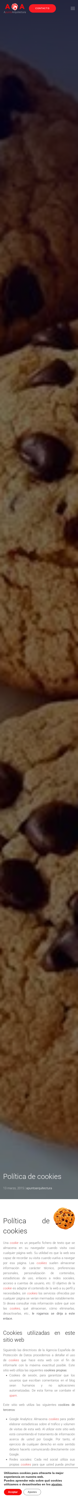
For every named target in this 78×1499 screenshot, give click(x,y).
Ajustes (32, 1492)
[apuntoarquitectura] (14, 6)
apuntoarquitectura (39, 1188)
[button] (73, 8)
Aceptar (13, 1492)
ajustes (56, 1484)
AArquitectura (15, 12)
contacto (42, 8)
